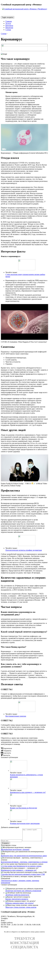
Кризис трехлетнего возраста (16, 899)
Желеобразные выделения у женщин (15, 849)
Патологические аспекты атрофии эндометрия (23, 550)
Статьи (8, 30)
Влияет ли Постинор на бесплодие (23, 808)
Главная (8, 21)
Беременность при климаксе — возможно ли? (28, 792)
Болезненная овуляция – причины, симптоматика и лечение (24, 862)
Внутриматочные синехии (15, 716)
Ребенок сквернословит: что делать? (19, 903)
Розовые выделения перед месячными (25, 823)
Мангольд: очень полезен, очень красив (20, 907)
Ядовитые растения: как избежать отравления (23, 891)
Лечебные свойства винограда (17, 895)
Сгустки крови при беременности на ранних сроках (21, 866)
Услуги (8, 23)
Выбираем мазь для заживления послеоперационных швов (24, 856)
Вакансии (9, 28)
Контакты (9, 25)
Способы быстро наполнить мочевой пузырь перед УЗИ (23, 874)
